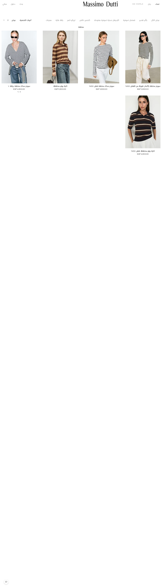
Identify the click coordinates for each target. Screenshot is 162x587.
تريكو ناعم (71, 20)
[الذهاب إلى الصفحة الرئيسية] (100, 4)
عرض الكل (155, 20)
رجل (149, 4)
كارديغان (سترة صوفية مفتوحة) (106, 20)
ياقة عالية (59, 20)
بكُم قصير (143, 20)
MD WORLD (137, 4)
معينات (49, 20)
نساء (157, 4)
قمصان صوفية (129, 20)
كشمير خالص (84, 20)
